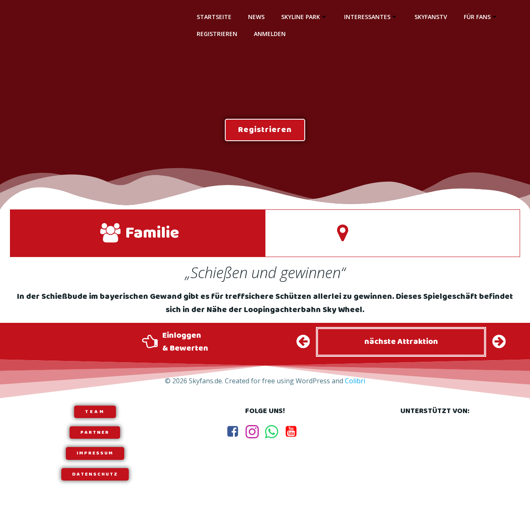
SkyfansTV (430, 17)
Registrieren (217, 34)
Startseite (214, 17)
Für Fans (477, 17)
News (256, 17)
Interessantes (367, 17)
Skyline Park (300, 17)
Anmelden (270, 34)
